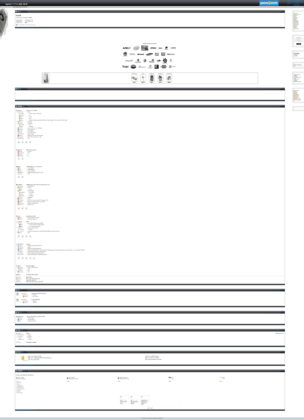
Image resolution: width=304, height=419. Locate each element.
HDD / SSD (297, 96)
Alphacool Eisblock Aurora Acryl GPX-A (36, 201)
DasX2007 (19, 382)
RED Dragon (19, 392)
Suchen (296, 15)
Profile (296, 17)
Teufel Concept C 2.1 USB (33, 217)
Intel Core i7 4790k (31, 110)
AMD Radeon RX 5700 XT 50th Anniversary (38, 184)
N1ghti (18, 391)
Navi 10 (29, 187)
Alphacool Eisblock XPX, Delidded (35, 135)
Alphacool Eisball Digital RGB (34, 248)
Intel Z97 (30, 151)
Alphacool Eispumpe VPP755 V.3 (35, 245)
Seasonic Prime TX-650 (33, 228)
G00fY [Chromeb (297, 81)
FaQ (295, 16)
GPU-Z (296, 27)
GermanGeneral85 (21, 388)
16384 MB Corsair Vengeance (34, 166)
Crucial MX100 (35, 299)
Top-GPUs (297, 23)
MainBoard (297, 94)
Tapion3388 (296, 54)
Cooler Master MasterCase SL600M (35, 223)
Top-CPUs (296, 22)
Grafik (296, 92)
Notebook (296, 95)
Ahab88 (295, 55)
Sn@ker (295, 75)
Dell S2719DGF (30, 266)
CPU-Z (296, 26)
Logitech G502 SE (31, 280)
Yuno (295, 78)
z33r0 (18, 381)
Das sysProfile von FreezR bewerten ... (27, 24)
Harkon (295, 80)
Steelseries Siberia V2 (32, 219)
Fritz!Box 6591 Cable (32, 274)
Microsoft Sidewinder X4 (33, 278)
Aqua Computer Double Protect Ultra (36, 253)
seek (18, 383)
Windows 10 (297, 98)
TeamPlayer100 (20, 386)
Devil (29, 112)
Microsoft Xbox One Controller (34, 281)
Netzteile (296, 97)
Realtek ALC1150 (31, 216)
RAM (296, 93)
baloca (295, 79)
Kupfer (29, 247)
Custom (28, 244)
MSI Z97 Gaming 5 (31, 150)
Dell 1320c (29, 277)
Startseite (296, 13)
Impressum (297, 28)
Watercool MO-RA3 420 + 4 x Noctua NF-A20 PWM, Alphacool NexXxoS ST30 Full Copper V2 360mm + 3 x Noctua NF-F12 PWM (56, 250)
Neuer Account (297, 14)
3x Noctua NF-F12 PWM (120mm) (36, 224)
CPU (296, 91)
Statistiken (297, 24)
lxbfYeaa (296, 76)
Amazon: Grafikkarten (158, 418)
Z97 (29, 152)
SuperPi (296, 20)
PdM (295, 19)
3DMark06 (297, 21)
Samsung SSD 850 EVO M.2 (38, 293)
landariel (19, 390)
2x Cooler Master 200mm (34, 226)
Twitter (296, 18)
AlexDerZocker (20, 387)
